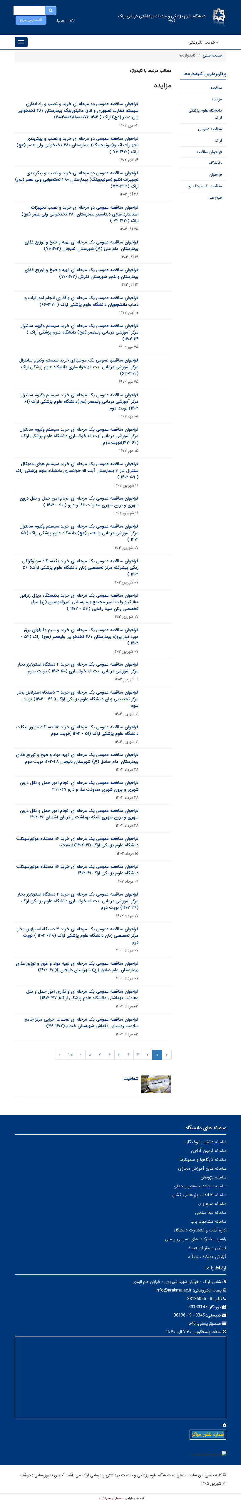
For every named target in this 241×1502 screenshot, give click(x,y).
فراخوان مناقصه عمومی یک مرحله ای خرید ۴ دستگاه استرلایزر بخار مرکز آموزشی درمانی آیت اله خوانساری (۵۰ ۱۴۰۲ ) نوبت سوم (78, 668)
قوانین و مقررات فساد (207, 1247)
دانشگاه (215, 163)
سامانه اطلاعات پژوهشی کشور (199, 1194)
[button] (31, 20)
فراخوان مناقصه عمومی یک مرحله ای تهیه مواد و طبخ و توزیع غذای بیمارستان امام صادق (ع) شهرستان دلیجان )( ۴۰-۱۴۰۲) (77, 967)
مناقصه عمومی (210, 129)
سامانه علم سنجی (210, 1212)
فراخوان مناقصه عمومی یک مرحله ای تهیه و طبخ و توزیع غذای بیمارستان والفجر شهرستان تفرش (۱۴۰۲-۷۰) (81, 273)
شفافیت (130, 1078)
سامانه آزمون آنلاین (208, 1150)
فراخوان (215, 174)
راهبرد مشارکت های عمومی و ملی (195, 1239)
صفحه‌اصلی (212, 55)
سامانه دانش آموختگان (205, 1141)
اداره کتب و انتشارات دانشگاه (200, 1230)
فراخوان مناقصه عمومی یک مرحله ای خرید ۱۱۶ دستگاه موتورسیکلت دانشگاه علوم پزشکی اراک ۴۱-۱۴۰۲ (77, 870)
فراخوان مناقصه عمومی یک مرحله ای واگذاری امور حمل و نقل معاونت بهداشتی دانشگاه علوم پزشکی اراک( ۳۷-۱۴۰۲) (82, 995)
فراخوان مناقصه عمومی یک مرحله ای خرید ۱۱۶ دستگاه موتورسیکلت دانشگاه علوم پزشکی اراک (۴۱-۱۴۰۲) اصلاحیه (77, 842)
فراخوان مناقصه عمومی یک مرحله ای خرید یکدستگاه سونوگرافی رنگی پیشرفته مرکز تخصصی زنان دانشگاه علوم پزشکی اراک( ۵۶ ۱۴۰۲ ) (80, 568)
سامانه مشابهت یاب (208, 1221)
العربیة (61, 21)
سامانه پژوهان (213, 1177)
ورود (171, 19)
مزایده (217, 99)
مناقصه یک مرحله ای (205, 186)
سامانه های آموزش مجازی (202, 1168)
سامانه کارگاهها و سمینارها (202, 1159)
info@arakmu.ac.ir (174, 1290)
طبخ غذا (215, 197)
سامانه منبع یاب (212, 1203)
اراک (218, 140)
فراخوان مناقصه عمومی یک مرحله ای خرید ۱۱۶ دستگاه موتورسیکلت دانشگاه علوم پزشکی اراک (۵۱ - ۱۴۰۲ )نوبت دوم (77, 730)
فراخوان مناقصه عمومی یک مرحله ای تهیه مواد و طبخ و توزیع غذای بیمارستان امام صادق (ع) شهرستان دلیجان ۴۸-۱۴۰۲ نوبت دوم (77, 758)
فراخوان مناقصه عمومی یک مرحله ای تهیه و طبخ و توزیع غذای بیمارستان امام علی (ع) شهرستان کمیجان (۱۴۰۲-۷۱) (81, 246)
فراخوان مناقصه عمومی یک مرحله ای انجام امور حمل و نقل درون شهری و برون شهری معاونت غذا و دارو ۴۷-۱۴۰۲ (79, 786)
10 (70, 1055)
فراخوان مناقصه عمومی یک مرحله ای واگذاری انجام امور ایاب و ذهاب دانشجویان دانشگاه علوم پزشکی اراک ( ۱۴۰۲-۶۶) (81, 301)
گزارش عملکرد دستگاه (207, 1256)
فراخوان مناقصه (209, 152)
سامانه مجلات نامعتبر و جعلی (200, 1186)
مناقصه (216, 87)
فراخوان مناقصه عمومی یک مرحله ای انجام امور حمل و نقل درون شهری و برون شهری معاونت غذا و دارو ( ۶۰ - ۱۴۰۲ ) (79, 502)
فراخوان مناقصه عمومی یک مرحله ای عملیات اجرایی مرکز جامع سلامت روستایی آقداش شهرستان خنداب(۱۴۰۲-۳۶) (81, 1023)
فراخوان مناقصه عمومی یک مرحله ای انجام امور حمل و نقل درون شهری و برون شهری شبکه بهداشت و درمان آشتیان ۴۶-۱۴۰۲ (79, 814)
